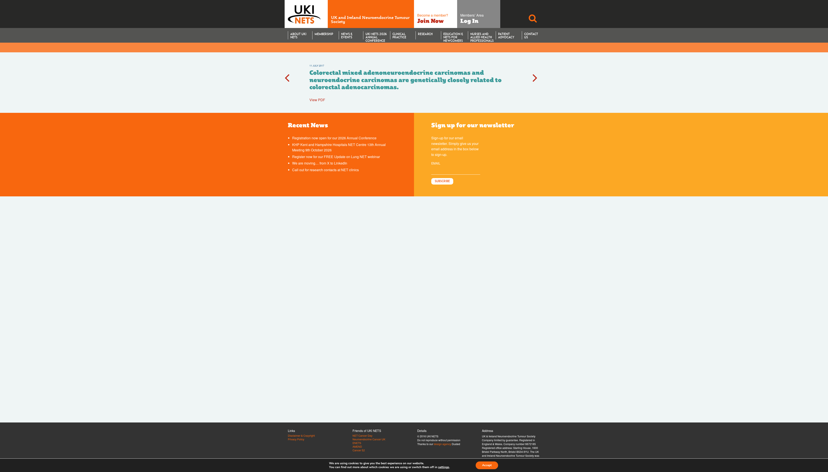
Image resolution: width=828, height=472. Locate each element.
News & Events (346, 35)
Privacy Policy (296, 439)
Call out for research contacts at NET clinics (325, 169)
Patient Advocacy (506, 35)
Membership (324, 34)
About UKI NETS (298, 35)
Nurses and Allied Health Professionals (482, 35)
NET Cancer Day (362, 435)
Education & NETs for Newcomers (453, 35)
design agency (442, 444)
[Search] (532, 14)
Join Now (430, 20)
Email (435, 163)
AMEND (357, 446)
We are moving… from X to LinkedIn (319, 163)
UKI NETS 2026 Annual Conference (376, 35)
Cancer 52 (359, 450)
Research (425, 34)
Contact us (531, 35)
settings (443, 467)
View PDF (317, 99)
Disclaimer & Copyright (301, 435)
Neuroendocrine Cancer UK (369, 439)
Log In (469, 20)
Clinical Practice (399, 35)
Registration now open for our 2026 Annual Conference (334, 137)
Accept (487, 465)
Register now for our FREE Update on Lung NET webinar (336, 156)
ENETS (357, 443)
